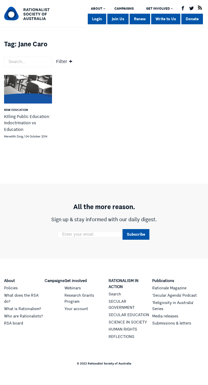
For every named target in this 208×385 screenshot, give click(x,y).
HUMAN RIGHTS (123, 329)
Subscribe (136, 234)
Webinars (72, 288)
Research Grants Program (79, 298)
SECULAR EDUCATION (129, 315)
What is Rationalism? (22, 309)
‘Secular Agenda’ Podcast (174, 295)
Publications (163, 281)
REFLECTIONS (121, 337)
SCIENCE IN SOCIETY (128, 322)
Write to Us (165, 19)
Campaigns (124, 8)
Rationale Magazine (169, 288)
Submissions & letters (171, 323)
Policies (11, 288)
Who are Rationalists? (23, 316)
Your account (76, 309)
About (96, 8)
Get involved (158, 8)
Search (115, 294)
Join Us (118, 19)
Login (97, 19)
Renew (140, 19)
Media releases (165, 316)
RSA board (13, 323)
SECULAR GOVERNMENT (122, 304)
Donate (192, 19)
